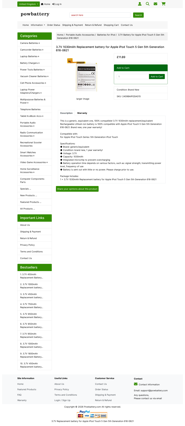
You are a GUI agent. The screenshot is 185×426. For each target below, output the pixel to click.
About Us (25, 225)
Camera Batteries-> (30, 43)
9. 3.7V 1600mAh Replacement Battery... (31, 355)
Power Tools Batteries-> (32, 69)
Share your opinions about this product (77, 188)
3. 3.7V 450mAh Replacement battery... (31, 296)
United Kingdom (27, 4)
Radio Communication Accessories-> (31, 134)
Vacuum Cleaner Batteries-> (34, 76)
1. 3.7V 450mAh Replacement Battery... (31, 276)
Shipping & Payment (72, 25)
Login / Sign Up (62, 400)
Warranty (22, 400)
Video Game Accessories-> (34, 162)
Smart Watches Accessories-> (28, 154)
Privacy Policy (27, 245)
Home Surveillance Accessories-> (29, 171)
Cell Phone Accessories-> (33, 83)
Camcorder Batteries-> (31, 49)
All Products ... (27, 208)
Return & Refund (93, 25)
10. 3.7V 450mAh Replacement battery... (31, 365)
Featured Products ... (30, 202)
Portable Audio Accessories (80, 34)
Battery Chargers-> (30, 63)
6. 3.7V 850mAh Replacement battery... (31, 325)
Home (46, 4)
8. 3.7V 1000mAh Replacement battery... (31, 345)
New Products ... (28, 195)
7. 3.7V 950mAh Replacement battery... (31, 335)
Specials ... (25, 188)
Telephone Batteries (30, 109)
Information (37, 25)
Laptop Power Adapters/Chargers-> (31, 91)
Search (138, 15)
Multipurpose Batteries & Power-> (32, 101)
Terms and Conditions (31, 251)
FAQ (19, 394)
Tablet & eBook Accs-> (31, 116)
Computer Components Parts (32, 180)
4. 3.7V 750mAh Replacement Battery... (31, 306)
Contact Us (127, 25)
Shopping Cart (111, 25)
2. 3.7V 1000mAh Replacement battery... (31, 286)
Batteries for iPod (106, 34)
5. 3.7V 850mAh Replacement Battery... (31, 316)
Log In (57, 4)
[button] (180, 412)
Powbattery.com (92, 406)
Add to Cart (157, 76)
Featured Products (26, 389)
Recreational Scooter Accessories (31, 144)
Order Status (53, 25)
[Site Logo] (42, 14)
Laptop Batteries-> (29, 56)
